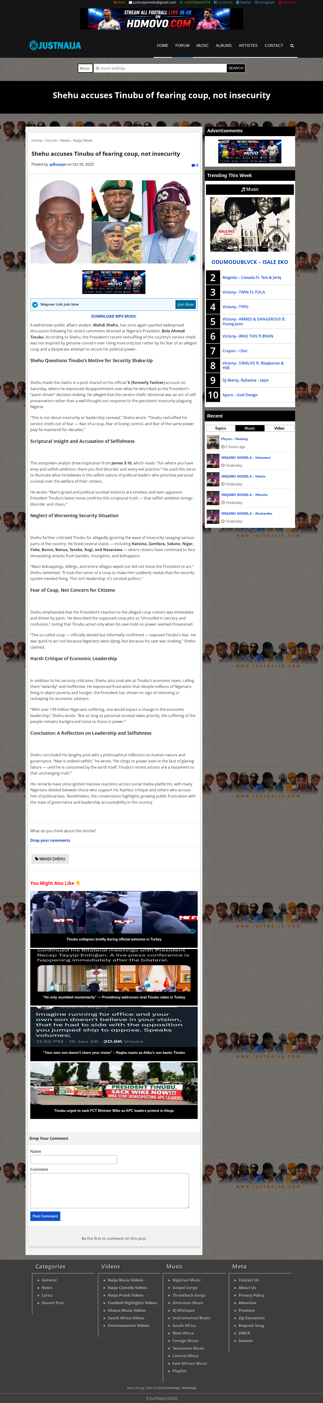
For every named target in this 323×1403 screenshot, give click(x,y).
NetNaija (189, 1388)
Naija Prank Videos (126, 1295)
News (47, 1287)
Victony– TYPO (236, 306)
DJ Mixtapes (184, 1310)
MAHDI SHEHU (51, 858)
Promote (247, 1310)
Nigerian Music (187, 1280)
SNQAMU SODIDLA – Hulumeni (246, 457)
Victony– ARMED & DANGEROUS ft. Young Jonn (254, 321)
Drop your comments (50, 840)
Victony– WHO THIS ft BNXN (248, 336)
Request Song (251, 1325)
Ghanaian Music (188, 1302)
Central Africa (186, 1355)
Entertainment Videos (128, 1325)
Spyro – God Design (240, 394)
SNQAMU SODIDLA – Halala (243, 476)
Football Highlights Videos (132, 1302)
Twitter (245, 2)
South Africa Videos (126, 1318)
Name (35, 1151)
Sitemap (172, 1388)
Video (279, 428)
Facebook (224, 2)
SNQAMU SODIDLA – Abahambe (246, 513)
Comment (39, 1169)
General (49, 1280)
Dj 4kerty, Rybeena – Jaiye (246, 380)
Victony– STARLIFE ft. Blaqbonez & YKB (253, 365)
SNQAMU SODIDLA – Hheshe (244, 495)
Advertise (247, 1302)
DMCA (244, 1333)
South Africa (184, 1325)
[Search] (292, 45)
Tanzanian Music (188, 1348)
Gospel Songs (185, 1287)
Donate (246, 1340)
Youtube (288, 2)
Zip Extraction (252, 1318)
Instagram (266, 2)
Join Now (185, 304)
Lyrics (47, 1295)
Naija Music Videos (125, 1280)
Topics (220, 428)
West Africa (183, 1333)
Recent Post (53, 1302)
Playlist (180, 1371)
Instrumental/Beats (191, 1318)
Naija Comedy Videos (127, 1287)
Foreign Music (186, 1340)
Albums (224, 46)
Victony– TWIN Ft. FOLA (244, 292)
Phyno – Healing (234, 439)
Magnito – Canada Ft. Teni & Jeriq (252, 277)
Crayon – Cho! (235, 350)
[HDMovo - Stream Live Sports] (161, 28)
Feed (121, 2)
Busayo (59, 164)
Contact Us (249, 1280)
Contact (274, 46)
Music (202, 46)
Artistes (248, 46)
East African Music (190, 1363)
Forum (182, 46)
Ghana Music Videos (127, 1310)
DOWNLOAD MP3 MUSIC (113, 316)
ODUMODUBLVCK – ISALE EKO (249, 262)
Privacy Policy (251, 1295)
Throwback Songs (189, 1295)
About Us (247, 1287)
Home (162, 46)
